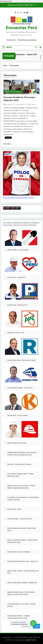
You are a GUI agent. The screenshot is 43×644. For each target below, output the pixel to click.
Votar (36, 626)
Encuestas (8, 104)
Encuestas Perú (21, 27)
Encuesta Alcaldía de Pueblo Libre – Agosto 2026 (21, 5)
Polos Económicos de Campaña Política (18, 198)
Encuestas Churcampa (13, 92)
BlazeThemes (31, 640)
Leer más (7, 144)
